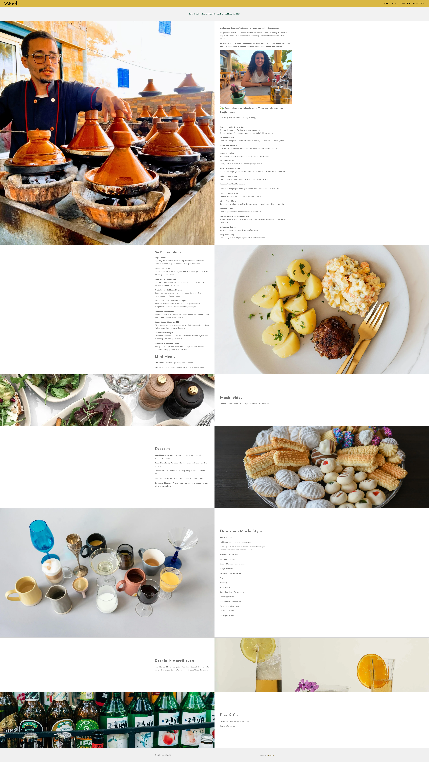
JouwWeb (271, 755)
